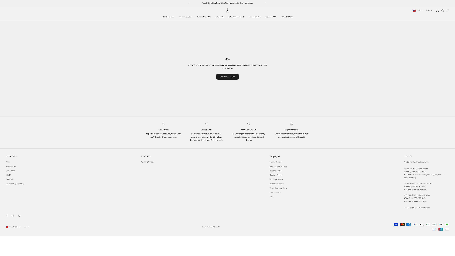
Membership (10, 171)
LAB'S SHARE (286, 17)
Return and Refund (277, 184)
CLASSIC (219, 17)
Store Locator (11, 166)
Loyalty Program (276, 162)
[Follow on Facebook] (7, 216)
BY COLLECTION (204, 17)
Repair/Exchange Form (278, 188)
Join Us (8, 175)
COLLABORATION (236, 17)
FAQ (271, 197)
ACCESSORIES (254, 17)
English (428, 10)
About (8, 162)
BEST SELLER (168, 17)
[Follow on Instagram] (13, 216)
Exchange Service (276, 179)
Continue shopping (227, 77)
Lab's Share (10, 179)
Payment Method (276, 171)
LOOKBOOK (271, 17)
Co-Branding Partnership (15, 184)
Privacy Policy (275, 192)
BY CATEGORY (185, 17)
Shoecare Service (276, 175)
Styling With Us (147, 162)
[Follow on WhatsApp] (19, 216)
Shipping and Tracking (278, 166)
